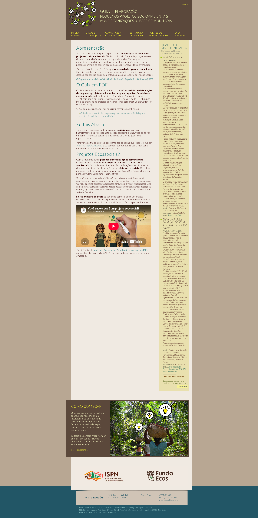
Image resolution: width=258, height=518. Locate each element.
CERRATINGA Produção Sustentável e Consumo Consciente (168, 497)
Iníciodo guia (76, 34)
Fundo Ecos (146, 495)
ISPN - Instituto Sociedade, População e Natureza (118, 496)
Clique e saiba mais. (79, 450)
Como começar (86, 406)
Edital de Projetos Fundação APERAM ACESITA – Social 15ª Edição (175, 369)
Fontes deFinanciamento (159, 34)
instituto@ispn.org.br (134, 507)
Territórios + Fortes (175, 215)
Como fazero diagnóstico (115, 34)
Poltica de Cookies (106, 512)
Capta (82, 13)
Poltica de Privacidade (88, 512)
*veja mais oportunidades (89, 145)
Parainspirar (179, 34)
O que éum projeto (93, 34)
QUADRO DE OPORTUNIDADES (174, 46)
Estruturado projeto (136, 34)
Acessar (148, 507)
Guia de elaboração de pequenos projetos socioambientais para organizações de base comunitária (112, 114)
